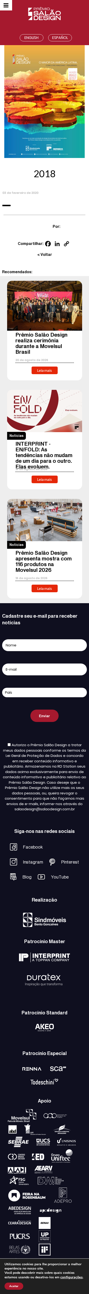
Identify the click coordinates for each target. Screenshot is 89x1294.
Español (60, 37)
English (31, 37)
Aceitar (14, 1286)
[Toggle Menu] (6, 5)
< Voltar (44, 254)
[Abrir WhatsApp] (77, 1282)
